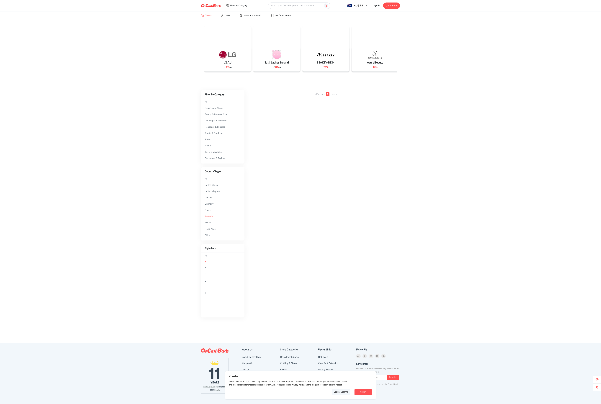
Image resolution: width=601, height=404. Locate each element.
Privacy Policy (298, 385)
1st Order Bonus (283, 15)
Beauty (283, 370)
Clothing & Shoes (288, 363)
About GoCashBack (251, 357)
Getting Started (325, 370)
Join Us (245, 370)
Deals (227, 15)
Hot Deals (323, 357)
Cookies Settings (341, 392)
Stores (208, 15)
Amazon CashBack (253, 15)
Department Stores (289, 357)
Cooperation (248, 363)
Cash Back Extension (328, 363)
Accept (363, 392)
